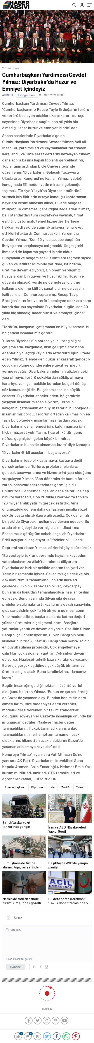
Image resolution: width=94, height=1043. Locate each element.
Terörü (65, 787)
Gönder (15, 967)
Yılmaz (80, 787)
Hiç (53, 787)
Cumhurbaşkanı (14, 787)
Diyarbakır (37, 787)
